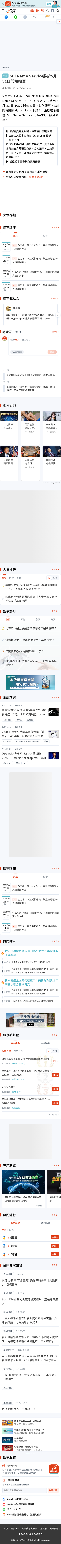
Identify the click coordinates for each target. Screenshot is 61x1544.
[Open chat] (54, 17)
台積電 (13, 1246)
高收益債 (16, 1107)
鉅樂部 (34, 1528)
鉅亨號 (25, 1528)
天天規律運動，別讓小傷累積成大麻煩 (29, 426)
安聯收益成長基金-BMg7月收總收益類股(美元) (25, 1058)
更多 (55, 578)
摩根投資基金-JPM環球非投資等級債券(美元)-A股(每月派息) (26, 1100)
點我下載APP (37, 177)
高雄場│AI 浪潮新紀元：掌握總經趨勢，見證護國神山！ (35, 287)
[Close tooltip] (52, 24)
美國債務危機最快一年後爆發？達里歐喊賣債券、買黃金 (51, 462)
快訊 (7, 67)
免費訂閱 (53, 1490)
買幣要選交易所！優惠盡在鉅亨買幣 (27, 171)
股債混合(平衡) (18, 1063)
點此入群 (14, 140)
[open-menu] (3, 10)
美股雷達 (19, 705)
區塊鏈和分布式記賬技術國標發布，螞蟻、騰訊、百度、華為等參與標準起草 (32, 388)
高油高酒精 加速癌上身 (30, 462)
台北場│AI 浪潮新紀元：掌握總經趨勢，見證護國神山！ (35, 260)
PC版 (5, 1528)
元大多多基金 (8, 1087)
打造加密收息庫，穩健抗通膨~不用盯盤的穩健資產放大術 (35, 273)
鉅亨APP (15, 1528)
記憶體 (13, 1237)
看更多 (54, 227)
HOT (15, 245)
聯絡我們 (38, 1534)
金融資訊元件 (24, 1534)
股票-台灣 (16, 1091)
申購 (55, 1075)
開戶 (55, 1061)
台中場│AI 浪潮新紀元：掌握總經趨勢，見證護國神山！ (35, 246)
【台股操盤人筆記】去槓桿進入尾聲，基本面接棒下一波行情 (8, 426)
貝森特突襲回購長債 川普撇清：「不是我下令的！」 (8, 462)
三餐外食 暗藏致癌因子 (51, 426)
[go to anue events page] (47, 10)
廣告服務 (54, 1528)
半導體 (13, 1254)
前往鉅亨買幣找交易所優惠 (25, 161)
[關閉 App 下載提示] (2, 4)
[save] (44, 17)
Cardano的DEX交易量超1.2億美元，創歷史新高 (31, 374)
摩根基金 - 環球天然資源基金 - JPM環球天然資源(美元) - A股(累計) (25, 1072)
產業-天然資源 (18, 1079)
